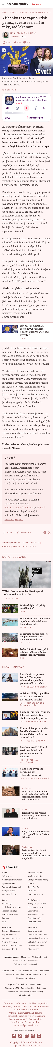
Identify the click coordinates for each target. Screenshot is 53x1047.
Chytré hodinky (36, 991)
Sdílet (19, 42)
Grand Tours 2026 (35, 894)
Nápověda (42, 1003)
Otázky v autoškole (36, 945)
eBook (8, 42)
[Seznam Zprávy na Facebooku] (14, 1036)
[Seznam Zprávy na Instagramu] (27, 1036)
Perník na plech (34, 921)
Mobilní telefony (37, 984)
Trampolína (44, 970)
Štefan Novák (28, 705)
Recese (16, 546)
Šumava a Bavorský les (11, 938)
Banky (33, 546)
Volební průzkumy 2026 (12, 879)
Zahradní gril (21, 978)
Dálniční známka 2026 (37, 934)
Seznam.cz (36, 4)
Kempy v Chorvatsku (11, 931)
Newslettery (17, 1022)
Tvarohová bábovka (36, 914)
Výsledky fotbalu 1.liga (11, 907)
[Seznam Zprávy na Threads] (33, 1036)
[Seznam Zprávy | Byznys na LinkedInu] (39, 1036)
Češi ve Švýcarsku (9, 942)
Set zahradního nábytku (36, 974)
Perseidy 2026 (19, 960)
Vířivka (32, 978)
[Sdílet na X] (49, 532)
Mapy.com (25, 957)
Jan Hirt (31, 883)
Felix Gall (32, 890)
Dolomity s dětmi (9, 949)
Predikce (6, 546)
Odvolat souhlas (32, 1022)
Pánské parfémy (26, 995)
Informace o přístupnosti (26, 1009)
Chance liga (7, 903)
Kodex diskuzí (35, 1019)
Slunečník (10, 974)
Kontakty (7, 1006)
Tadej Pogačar (34, 887)
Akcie (24, 546)
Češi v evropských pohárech (25, 964)
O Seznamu (21, 1003)
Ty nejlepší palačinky (37, 903)
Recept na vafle (34, 918)
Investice (35, 542)
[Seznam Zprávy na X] (20, 1036)
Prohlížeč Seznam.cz (17, 1016)
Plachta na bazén (30, 970)
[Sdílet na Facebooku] (44, 532)
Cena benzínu (32, 960)
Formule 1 (6, 918)
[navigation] (3, 4)
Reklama (28, 1006)
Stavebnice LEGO (12, 988)
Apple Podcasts (26, 507)
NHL (4, 921)
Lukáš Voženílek (36, 721)
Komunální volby (9, 894)
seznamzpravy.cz (14, 519)
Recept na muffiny (36, 907)
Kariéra (32, 1003)
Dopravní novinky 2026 (37, 938)
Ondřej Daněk (35, 703)
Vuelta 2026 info (35, 876)
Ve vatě (25, 542)
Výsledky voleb (8, 883)
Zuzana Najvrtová (37, 778)
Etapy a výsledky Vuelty (38, 879)
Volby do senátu (9, 890)
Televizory (24, 991)
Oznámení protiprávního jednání (25, 1013)
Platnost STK (33, 949)
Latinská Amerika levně (12, 945)
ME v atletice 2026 (10, 914)
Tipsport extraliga (9, 911)
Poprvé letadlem (9, 934)
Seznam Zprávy (36, 741)
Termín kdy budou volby (12, 887)
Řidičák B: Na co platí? (37, 942)
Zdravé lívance (34, 911)
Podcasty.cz (11, 507)
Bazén (18, 970)
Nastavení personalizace (26, 1025)
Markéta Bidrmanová (23, 33)
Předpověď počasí (39, 957)
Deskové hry (13, 991)
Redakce (18, 1006)
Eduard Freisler (37, 687)
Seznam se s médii (18, 1019)
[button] (26, 61)
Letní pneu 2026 (35, 931)
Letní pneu (41, 988)
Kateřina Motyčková (29, 761)
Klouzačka (20, 974)
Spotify (42, 507)
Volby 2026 (6, 876)
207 (28, 42)
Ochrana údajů (41, 1006)
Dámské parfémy (28, 988)
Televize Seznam (36, 1016)
